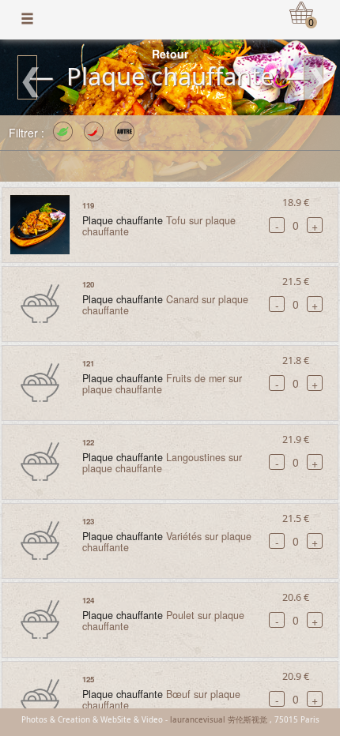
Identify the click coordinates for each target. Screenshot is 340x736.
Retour (170, 54)
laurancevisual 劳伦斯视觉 (218, 720)
